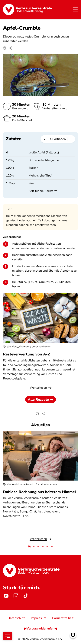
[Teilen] (10, 48)
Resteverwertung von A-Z (26, 354)
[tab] (29, 546)
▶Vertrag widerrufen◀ (40, 628)
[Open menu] (7, 636)
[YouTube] (6, 596)
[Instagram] (16, 596)
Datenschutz (16, 618)
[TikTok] (26, 596)
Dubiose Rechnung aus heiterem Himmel (39, 491)
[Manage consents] (73, 635)
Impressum (38, 618)
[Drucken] (4, 48)
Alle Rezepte (38, 399)
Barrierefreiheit (62, 618)
